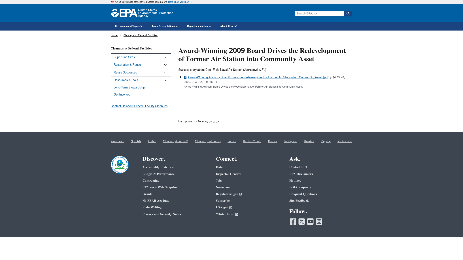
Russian (309, 141)
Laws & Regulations (163, 26)
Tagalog (326, 141)
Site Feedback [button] (299, 201)
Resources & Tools (126, 80)
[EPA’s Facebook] (293, 221)
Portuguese (290, 141)
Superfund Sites (124, 57)
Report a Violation (197, 26)
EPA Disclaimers (301, 174)
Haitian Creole (252, 141)
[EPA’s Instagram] (319, 221)
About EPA (226, 26)
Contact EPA (298, 167)
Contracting (151, 181)
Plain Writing (152, 207)
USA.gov (222, 207)
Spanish (136, 141)
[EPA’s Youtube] (310, 221)
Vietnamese (344, 141)
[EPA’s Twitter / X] (301, 221)
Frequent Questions (303, 194)
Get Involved (122, 94)
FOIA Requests (300, 187)
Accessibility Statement (159, 167)
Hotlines (295, 181)
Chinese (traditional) (208, 141)
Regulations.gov (227, 194)
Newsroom (223, 187)
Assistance (117, 141)
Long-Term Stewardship (129, 87)
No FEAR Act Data (156, 201)
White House (225, 214)
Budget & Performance (159, 174)
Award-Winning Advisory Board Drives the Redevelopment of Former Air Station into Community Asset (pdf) (258, 77)
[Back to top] (453, 250)
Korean (272, 141)
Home (114, 35)
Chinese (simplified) (175, 141)
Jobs (219, 181)
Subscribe (223, 201)
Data (219, 167)
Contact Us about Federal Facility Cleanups (139, 106)
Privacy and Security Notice (162, 214)
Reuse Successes (125, 72)
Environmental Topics (127, 26)
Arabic (152, 141)
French (232, 141)
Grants (147, 194)
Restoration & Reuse (127, 65)
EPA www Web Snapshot (160, 187)
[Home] (142, 13)
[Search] (348, 13)
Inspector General (228, 174)
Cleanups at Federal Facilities (141, 35)
